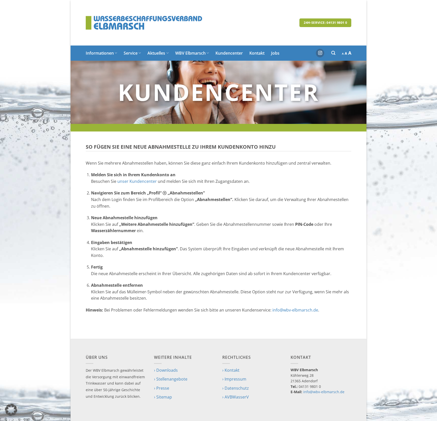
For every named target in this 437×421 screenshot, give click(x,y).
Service (131, 53)
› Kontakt (230, 370)
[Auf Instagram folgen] (320, 53)
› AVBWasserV (235, 397)
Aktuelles (156, 53)
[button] (333, 53)
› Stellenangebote (170, 379)
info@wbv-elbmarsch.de (295, 310)
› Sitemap (163, 397)
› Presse (161, 388)
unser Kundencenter (137, 181)
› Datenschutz (235, 388)
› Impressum (234, 379)
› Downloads (166, 370)
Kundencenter (229, 53)
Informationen (100, 53)
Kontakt (257, 53)
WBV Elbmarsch (190, 53)
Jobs (275, 53)
